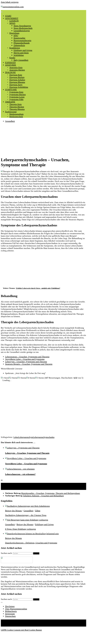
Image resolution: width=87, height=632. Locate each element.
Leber (15, 437)
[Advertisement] (43, 139)
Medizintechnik (16, 116)
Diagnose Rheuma (17, 82)
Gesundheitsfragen (22, 30)
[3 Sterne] (22, 378)
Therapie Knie (15, 104)
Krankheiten (14, 48)
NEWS (12, 23)
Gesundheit (10, 121)
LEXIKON (14, 21)
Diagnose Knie (15, 75)
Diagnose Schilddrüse (18, 87)
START (8, 16)
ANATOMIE (10, 65)
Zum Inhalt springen (9, 2)
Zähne (37, 510)
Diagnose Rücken (16, 77)
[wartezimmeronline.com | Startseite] (12, 6)
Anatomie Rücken (17, 70)
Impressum (10, 613)
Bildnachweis (11, 611)
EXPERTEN (10, 62)
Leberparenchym (25, 437)
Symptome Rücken (17, 94)
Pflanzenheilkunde (22, 43)
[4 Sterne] (30, 378)
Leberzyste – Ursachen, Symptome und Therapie (26, 361)
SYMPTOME (11, 89)
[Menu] (2, 602)
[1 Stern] (5, 378)
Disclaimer (10, 606)
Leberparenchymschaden (43, 437)
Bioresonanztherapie (22, 40)
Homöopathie (19, 38)
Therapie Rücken (16, 106)
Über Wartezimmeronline (16, 609)
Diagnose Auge (15, 84)
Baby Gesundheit (21, 60)
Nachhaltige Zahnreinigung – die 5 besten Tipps (25, 515)
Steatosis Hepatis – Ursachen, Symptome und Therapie (28, 364)
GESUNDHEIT (11, 18)
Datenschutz (10, 616)
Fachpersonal (11, 111)
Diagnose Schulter (17, 79)
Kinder (12, 57)
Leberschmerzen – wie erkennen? (20, 474)
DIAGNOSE (10, 72)
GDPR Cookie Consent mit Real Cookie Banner (21, 630)
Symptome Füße (16, 99)
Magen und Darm (21, 52)
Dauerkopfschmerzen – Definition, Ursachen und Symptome (31, 543)
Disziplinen (14, 33)
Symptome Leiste (17, 97)
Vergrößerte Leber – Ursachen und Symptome (25, 359)
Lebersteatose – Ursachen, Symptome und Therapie (27, 356)
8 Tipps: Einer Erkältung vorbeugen (20, 529)
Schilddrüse (19, 55)
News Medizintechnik (23, 28)
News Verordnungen (22, 25)
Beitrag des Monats (13, 510)
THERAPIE (10, 102)
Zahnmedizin (19, 45)
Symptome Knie (16, 92)
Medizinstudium (16, 114)
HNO (16, 35)
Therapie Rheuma (17, 109)
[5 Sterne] (39, 378)
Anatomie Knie (15, 67)
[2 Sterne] (13, 378)
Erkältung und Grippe (23, 50)
